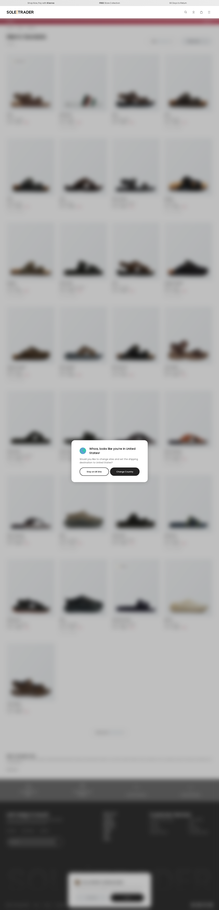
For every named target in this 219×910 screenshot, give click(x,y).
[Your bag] (201, 12)
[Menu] (209, 12)
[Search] (186, 12)
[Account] (193, 12)
